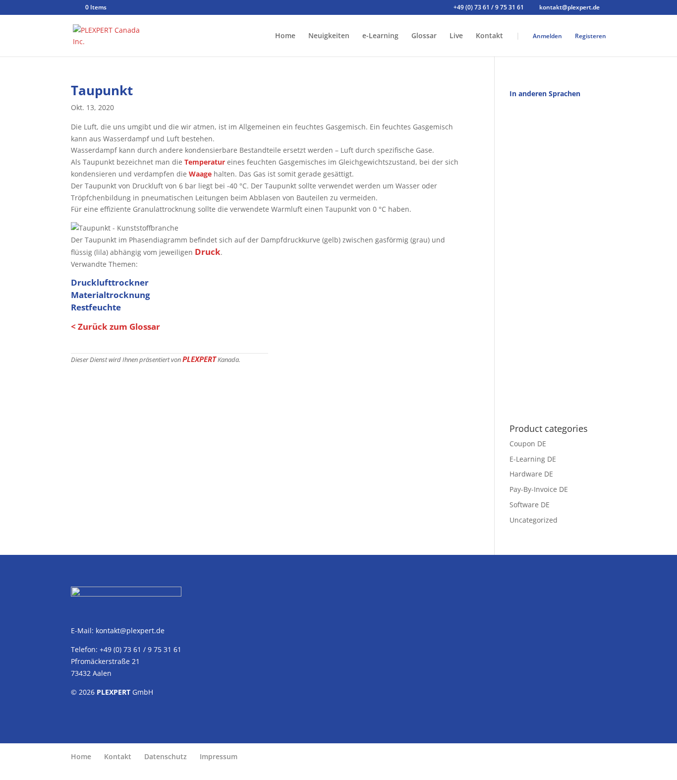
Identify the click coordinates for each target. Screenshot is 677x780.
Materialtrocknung (110, 294)
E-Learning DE (532, 459)
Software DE (529, 504)
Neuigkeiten (328, 36)
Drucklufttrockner (110, 282)
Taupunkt (102, 90)
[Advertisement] (557, 255)
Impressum (218, 756)
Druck (208, 251)
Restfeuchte (96, 307)
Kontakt (489, 36)
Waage (200, 174)
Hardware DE (531, 474)
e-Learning (380, 36)
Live (456, 36)
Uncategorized (533, 520)
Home (285, 36)
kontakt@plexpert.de (130, 630)
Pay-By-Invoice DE (538, 489)
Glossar (424, 36)
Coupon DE (527, 443)
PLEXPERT (199, 359)
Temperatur (204, 162)
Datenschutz (165, 756)
